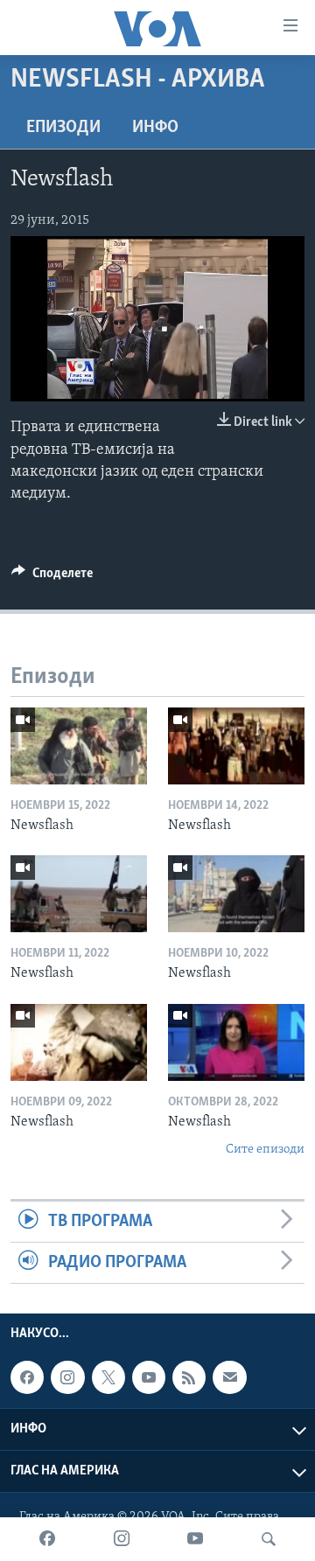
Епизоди (63, 127)
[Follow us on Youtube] (148, 1377)
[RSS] (189, 1377)
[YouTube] (195, 1539)
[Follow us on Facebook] (27, 1377)
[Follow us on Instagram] (67, 1377)
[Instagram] (121, 1539)
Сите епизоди (265, 1149)
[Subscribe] (229, 1377)
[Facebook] (47, 1539)
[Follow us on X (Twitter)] (108, 1377)
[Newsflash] (78, 745)
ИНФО (155, 127)
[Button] (52, 577)
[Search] (268, 1539)
